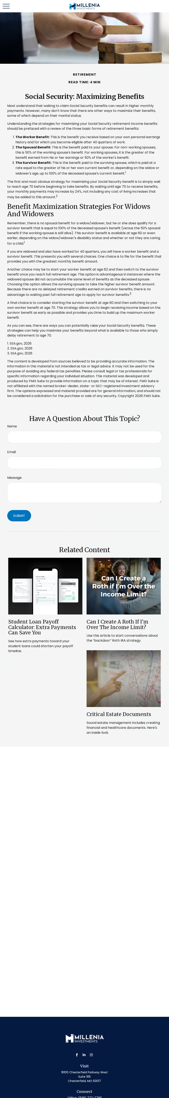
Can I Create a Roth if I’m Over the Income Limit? (117, 624)
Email (11, 452)
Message (14, 477)
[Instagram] (91, 1055)
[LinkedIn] (84, 1055)
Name (12, 426)
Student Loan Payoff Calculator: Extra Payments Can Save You (42, 627)
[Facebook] (77, 1055)
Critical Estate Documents (119, 714)
